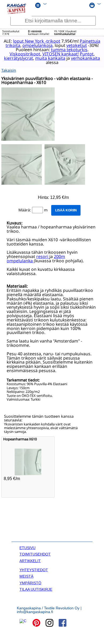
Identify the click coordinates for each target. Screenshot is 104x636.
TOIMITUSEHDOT (35, 554)
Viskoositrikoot (25, 54)
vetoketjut (76, 45)
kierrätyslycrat (18, 58)
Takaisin (8, 70)
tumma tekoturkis (69, 50)
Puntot (87, 54)
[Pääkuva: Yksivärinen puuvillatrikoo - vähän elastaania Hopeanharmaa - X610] (28, 139)
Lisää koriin (66, 210)
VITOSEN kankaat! (60, 54)
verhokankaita (85, 58)
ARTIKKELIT (30, 561)
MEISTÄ (26, 576)
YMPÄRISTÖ (30, 583)
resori (42, 256)
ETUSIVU (27, 548)
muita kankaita (50, 58)
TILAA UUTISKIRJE (35, 589)
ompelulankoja (37, 45)
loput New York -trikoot (36, 41)
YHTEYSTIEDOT (33, 570)
